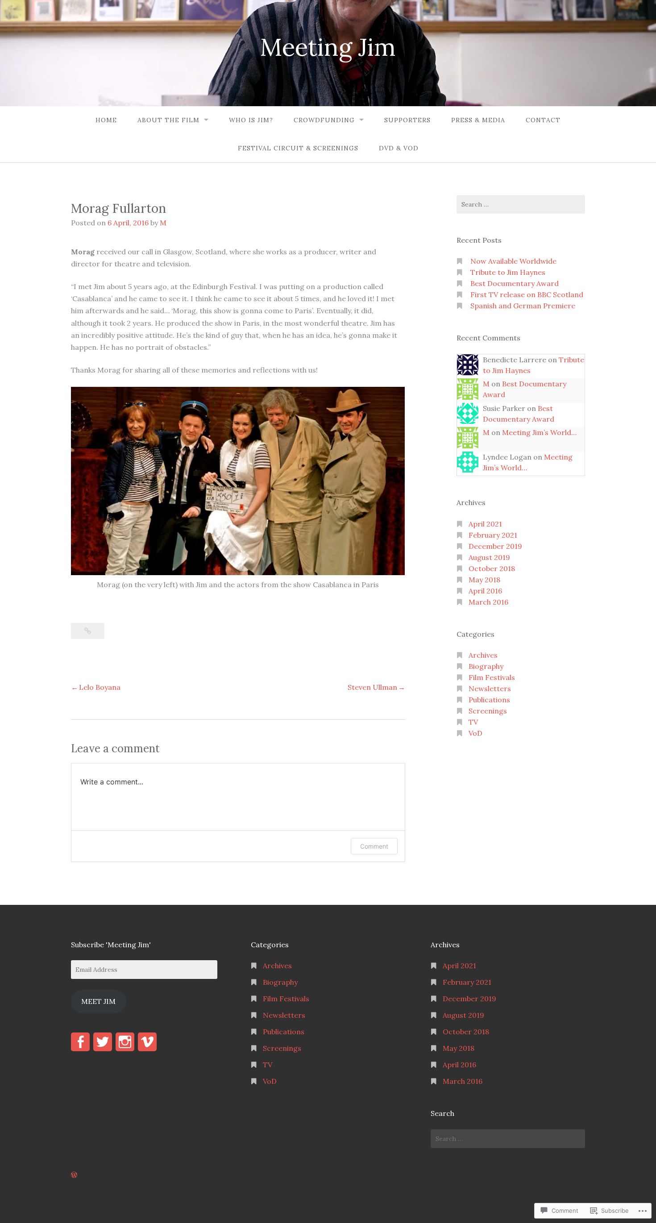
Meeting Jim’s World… (539, 432)
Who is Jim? (251, 120)
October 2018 (492, 568)
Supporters (407, 120)
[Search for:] (521, 204)
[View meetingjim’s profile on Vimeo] (147, 1042)
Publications (489, 699)
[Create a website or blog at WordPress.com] (74, 1174)
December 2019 (495, 546)
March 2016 (488, 601)
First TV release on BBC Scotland (526, 294)
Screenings (488, 710)
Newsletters (490, 688)
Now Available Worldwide (513, 261)
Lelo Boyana (99, 687)
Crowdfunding (324, 120)
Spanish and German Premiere (522, 305)
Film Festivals (492, 677)
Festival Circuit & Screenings (298, 148)
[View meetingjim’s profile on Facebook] (80, 1042)
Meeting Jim (328, 47)
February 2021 (493, 535)
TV (473, 721)
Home (106, 120)
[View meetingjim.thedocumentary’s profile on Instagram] (125, 1042)
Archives (483, 655)
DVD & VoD (399, 148)
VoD (475, 733)
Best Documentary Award (514, 283)
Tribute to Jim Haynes (507, 272)
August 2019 (489, 557)
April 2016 (485, 590)
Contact (543, 120)
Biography (486, 666)
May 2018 (484, 579)
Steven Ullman (372, 687)
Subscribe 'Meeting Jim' (111, 944)
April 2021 (485, 523)
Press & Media (478, 120)
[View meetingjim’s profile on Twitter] (102, 1042)
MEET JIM (98, 1001)
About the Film (168, 120)
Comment (374, 846)
